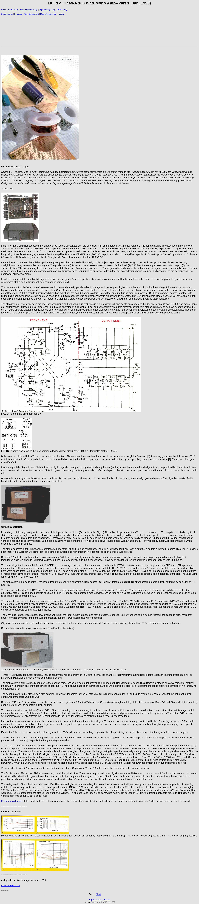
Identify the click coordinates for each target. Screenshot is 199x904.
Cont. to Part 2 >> (10, 885)
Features (18, 14)
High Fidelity (44, 9)
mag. (15, 9)
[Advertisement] (63, 30)
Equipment (34, 14)
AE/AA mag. (62, 9)
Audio (10, 9)
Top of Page (95, 899)
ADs (25, 14)
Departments (7, 14)
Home (4, 9)
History (61, 14)
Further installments (11, 801)
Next (98, 894)
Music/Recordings (48, 14)
